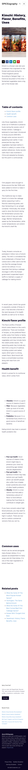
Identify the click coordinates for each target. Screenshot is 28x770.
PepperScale (10, 747)
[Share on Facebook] (7, 61)
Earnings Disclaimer (11, 764)
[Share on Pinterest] (18, 61)
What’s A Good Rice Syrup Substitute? (11, 717)
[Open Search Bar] (20, 3)
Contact (20, 764)
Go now (5, 698)
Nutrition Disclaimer (18, 762)
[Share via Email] (14, 61)
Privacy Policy (8, 762)
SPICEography (9, 3)
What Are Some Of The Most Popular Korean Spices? (14, 595)
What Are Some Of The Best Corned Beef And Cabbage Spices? (14, 608)
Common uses (11, 116)
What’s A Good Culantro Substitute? (11, 714)
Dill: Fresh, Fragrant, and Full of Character (12, 719)
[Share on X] (3, 61)
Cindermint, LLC (16, 767)
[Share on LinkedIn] (10, 61)
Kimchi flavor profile (13, 111)
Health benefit (11, 114)
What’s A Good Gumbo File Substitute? (12, 712)
